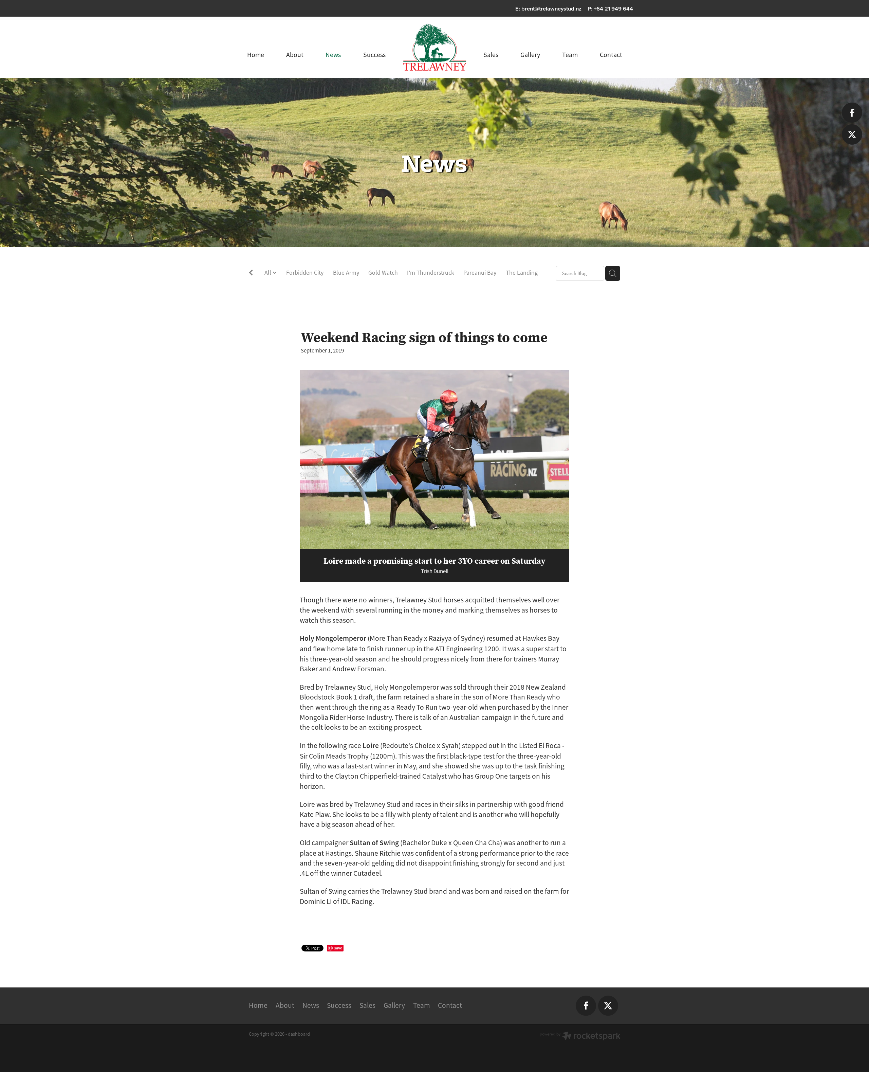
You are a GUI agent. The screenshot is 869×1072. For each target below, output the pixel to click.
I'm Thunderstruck (430, 272)
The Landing (522, 272)
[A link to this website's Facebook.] (852, 113)
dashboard (299, 1034)
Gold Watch (383, 272)
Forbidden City (304, 272)
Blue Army (346, 272)
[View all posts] (251, 273)
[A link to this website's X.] (852, 134)
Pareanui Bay (479, 272)
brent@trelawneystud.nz (551, 8)
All (268, 272)
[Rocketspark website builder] (580, 1036)
